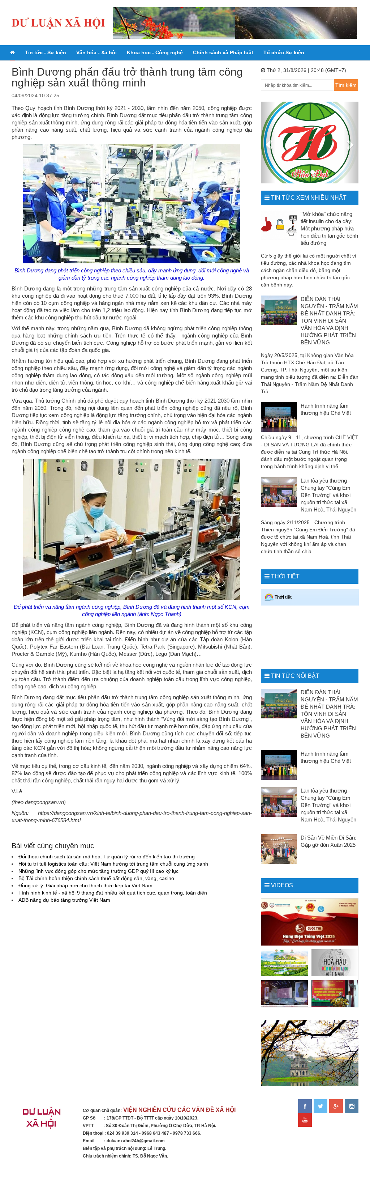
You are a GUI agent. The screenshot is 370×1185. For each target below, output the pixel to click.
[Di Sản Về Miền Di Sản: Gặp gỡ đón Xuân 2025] (279, 849)
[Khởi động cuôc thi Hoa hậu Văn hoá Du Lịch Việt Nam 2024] (334, 962)
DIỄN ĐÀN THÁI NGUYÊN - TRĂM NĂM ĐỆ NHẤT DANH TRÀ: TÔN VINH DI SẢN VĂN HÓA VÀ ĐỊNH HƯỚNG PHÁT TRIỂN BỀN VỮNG (329, 320)
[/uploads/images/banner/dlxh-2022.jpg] (43, 1120)
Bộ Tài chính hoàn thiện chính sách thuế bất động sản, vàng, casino (96, 878)
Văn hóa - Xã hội (96, 52)
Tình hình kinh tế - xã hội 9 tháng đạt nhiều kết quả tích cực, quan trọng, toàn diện (112, 893)
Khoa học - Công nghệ (155, 52)
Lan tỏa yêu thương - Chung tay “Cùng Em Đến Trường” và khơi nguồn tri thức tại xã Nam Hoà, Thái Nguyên (328, 495)
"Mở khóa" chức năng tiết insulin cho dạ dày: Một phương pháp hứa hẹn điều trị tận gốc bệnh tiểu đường (329, 228)
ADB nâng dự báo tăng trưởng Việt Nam (64, 900)
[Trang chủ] (12, 52)
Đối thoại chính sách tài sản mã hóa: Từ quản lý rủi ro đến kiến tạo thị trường (106, 856)
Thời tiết (285, 576)
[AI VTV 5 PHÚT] (284, 993)
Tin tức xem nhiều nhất (309, 198)
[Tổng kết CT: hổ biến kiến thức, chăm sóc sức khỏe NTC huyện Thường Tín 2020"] (334, 993)
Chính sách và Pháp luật (223, 52)
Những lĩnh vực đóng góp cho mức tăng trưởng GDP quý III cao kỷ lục (98, 871)
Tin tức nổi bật (295, 676)
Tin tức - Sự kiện (45, 52)
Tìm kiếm (346, 85)
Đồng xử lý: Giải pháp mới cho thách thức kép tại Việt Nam (85, 885)
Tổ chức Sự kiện (283, 52)
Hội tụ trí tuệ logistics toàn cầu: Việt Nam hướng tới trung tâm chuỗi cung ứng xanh (113, 864)
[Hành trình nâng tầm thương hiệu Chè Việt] (279, 417)
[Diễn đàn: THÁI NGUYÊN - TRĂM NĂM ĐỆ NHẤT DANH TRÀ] (284, 962)
